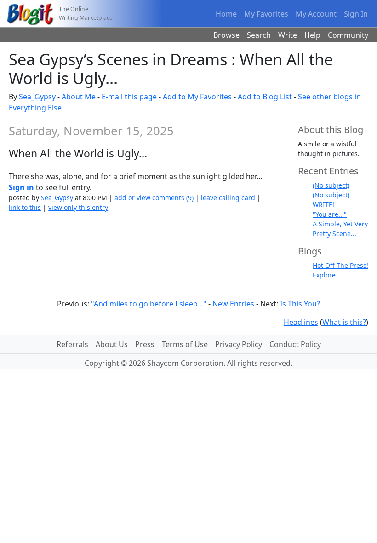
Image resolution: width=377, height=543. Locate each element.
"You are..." (330, 214)
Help (312, 35)
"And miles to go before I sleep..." (148, 304)
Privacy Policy (238, 344)
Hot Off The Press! (340, 265)
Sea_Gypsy (37, 97)
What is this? (344, 322)
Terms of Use (185, 344)
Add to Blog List (265, 97)
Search (259, 35)
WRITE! (323, 204)
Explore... (327, 275)
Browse (226, 35)
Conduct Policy (295, 344)
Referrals (72, 344)
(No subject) (331, 185)
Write (287, 35)
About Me (79, 97)
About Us (112, 344)
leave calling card (228, 197)
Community (348, 35)
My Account (316, 14)
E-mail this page (129, 97)
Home (226, 14)
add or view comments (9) (154, 197)
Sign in (21, 187)
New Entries (233, 304)
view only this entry (78, 207)
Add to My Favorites (197, 97)
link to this (25, 207)
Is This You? (300, 304)
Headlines (301, 322)
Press (144, 344)
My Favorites (266, 14)
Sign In (356, 14)
